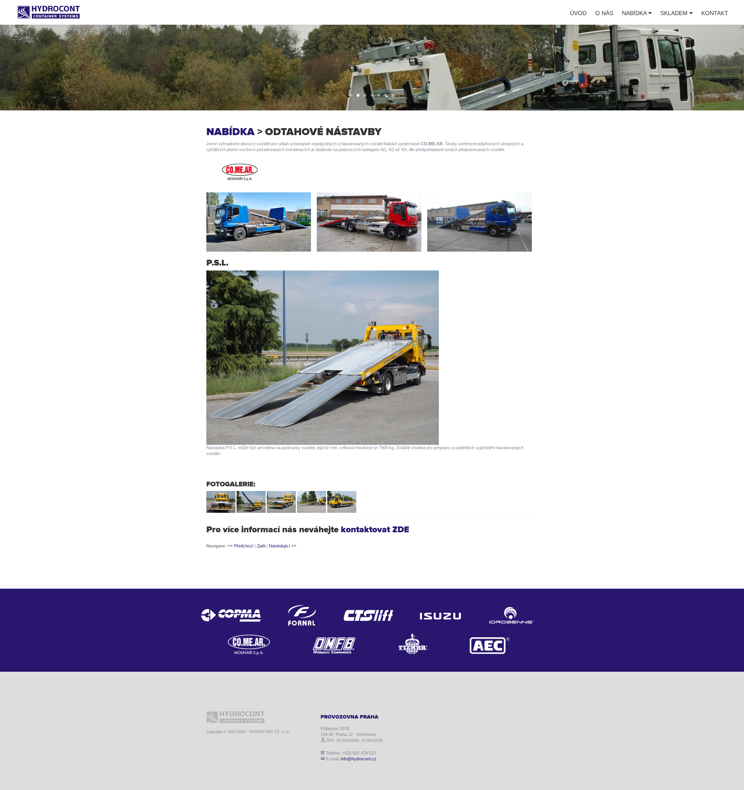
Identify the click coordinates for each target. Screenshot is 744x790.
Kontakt (714, 13)
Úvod (578, 13)
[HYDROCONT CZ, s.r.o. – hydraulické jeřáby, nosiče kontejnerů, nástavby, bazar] (48, 11)
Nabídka (635, 13)
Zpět (261, 545)
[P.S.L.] (322, 357)
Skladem (674, 13)
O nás (604, 13)
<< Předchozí (240, 545)
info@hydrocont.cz (358, 758)
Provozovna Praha (349, 717)
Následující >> (282, 545)
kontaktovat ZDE (375, 529)
